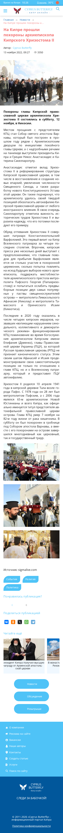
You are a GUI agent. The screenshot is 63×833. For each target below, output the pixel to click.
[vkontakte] (44, 805)
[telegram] (36, 805)
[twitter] (28, 805)
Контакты (15, 752)
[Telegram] (33, 622)
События (11, 579)
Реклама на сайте (19, 733)
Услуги (13, 764)
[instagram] (20, 805)
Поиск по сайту (18, 771)
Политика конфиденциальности (31, 826)
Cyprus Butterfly (22, 47)
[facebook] (12, 805)
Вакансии (15, 740)
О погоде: (42, 2)
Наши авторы (17, 746)
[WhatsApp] (26, 622)
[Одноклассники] (13, 622)
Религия (30, 579)
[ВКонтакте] (6, 622)
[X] (20, 622)
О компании (16, 727)
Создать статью (18, 758)
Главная (9, 19)
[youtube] (51, 805)
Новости (25, 19)
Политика (12, 587)
